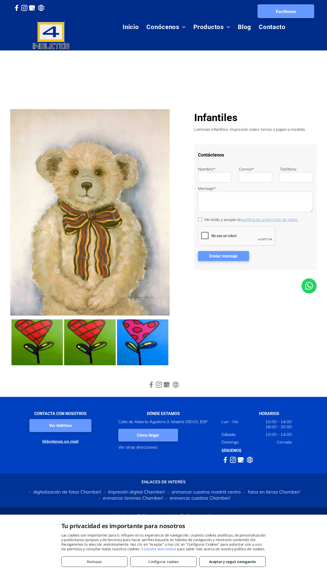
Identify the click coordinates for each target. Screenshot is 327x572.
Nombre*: (207, 169)
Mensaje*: (207, 188)
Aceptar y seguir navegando (232, 561)
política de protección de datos (270, 219)
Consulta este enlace (158, 549)
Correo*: (246, 169)
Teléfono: (288, 169)
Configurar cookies (163, 561)
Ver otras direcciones (137, 447)
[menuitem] (131, 27)
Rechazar (94, 561)
